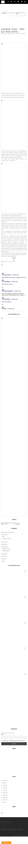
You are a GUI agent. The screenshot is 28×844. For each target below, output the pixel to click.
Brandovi (4, 534)
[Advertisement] (14, 38)
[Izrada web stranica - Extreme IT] (20, 832)
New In (4, 556)
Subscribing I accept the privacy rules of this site (13, 740)
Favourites (4, 542)
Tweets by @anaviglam (6, 822)
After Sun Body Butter (10, 261)
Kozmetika (4, 546)
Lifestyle (4, 554)
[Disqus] (14, 291)
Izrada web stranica (17, 835)
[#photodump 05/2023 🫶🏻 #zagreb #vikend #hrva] (14, 659)
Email (2, 734)
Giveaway (4, 544)
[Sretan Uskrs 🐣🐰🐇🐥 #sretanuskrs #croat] (14, 710)
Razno (3, 558)
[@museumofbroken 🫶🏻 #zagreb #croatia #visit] (14, 685)
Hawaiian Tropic (11, 33)
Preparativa (23, 33)
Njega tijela (17, 33)
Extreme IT (24, 835)
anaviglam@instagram (14, 565)
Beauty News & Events (7, 532)
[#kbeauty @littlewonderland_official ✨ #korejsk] (14, 608)
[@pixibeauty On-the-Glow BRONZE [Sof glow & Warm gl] (14, 582)
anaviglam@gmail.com (14, 314)
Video (3, 561)
